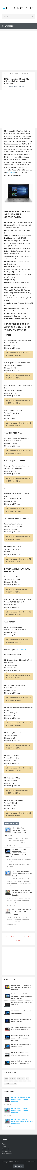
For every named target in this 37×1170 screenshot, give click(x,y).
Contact (4, 1146)
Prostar (23, 1081)
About (4, 1144)
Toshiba (14, 1083)
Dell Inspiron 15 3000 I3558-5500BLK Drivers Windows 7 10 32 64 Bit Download (21, 996)
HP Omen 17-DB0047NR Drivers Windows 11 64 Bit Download (22, 893)
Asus (18, 1078)
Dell (23, 1078)
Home (18, 941)
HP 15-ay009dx (21, 650)
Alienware (13, 1078)
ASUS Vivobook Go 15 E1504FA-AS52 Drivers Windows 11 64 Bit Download (21, 987)
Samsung (7, 1083)
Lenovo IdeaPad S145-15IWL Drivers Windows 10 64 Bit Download (20, 1038)
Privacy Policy (6, 1151)
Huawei (7, 1081)
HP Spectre (11, 173)
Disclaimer (5, 1149)
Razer (29, 1081)
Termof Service (7, 1154)
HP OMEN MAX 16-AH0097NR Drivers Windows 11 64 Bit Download (20, 1100)
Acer (6, 1078)
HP (6, 86)
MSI (18, 1081)
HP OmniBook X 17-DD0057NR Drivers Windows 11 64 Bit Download (20, 1110)
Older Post (27, 937)
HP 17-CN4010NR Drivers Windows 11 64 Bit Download (21, 912)
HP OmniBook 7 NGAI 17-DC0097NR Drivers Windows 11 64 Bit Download (22, 1121)
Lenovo (13, 1081)
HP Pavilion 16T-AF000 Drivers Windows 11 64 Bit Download (22, 873)
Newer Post (10, 937)
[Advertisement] (18, 50)
